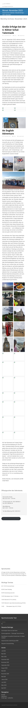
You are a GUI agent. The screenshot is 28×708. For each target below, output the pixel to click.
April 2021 (3, 688)
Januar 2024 (4, 679)
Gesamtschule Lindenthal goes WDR (9, 640)
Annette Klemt (21, 35)
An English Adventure (8, 132)
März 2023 (3, 685)
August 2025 (4, 668)
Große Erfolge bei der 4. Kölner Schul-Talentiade (14, 29)
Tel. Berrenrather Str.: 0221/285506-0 (11, 501)
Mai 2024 (3, 676)
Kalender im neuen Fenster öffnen (11, 518)
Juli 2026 (3, 651)
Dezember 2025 (5, 659)
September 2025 (5, 665)
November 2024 (5, 673)
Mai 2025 (3, 670)
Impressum (4, 696)
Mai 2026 (3, 653)
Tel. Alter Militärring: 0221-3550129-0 (11, 511)
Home (15, 35)
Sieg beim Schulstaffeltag (7, 643)
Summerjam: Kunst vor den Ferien (9, 630)
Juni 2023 (3, 682)
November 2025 (5, 662)
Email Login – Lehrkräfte (7, 698)
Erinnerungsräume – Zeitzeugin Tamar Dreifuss (12, 633)
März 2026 (3, 656)
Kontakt (3, 694)
